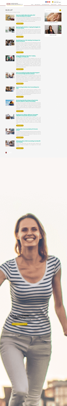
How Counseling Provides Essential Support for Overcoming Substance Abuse (27, 73)
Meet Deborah (37, 4)
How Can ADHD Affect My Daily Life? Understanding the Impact (25, 15)
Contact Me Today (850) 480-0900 (18, 324)
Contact (59, 4)
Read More (19, 23)
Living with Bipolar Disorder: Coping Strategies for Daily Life (25, 56)
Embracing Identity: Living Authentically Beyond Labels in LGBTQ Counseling (27, 101)
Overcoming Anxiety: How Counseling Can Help (27, 87)
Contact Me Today (53, 35)
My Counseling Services (53, 22)
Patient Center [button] (53, 4)
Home (32, 4)
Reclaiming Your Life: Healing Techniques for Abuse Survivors (28, 40)
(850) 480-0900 (57, 2)
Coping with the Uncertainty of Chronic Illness (27, 129)
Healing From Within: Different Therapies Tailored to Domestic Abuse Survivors (27, 115)
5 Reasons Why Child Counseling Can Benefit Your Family (28, 141)
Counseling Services (45, 4)
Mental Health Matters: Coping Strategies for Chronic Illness (28, 27)
